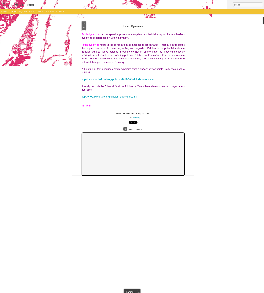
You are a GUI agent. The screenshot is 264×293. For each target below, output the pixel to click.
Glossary (136, 117)
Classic (4, 11)
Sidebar (40, 11)
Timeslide (60, 11)
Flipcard (12, 11)
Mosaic (32, 11)
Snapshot (50, 11)
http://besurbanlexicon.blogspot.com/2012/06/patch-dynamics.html (118, 79)
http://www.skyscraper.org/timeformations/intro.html (110, 96)
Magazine (22, 11)
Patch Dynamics (133, 26)
